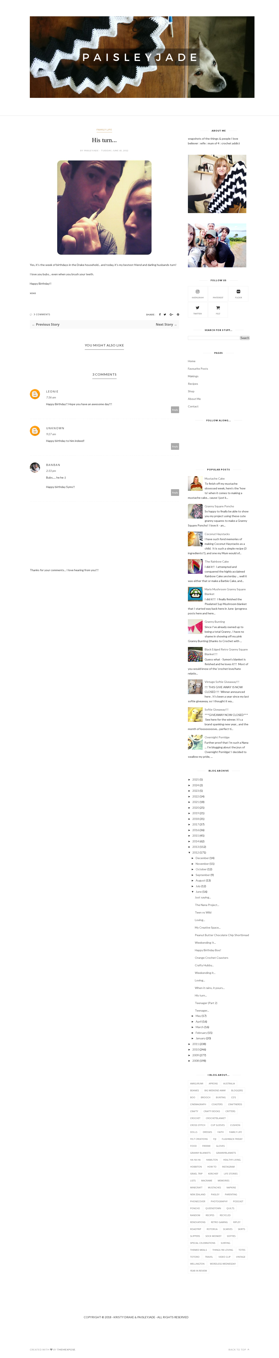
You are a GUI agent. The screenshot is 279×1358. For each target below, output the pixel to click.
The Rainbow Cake (217, 561)
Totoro (195, 1256)
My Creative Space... (208, 927)
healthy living (232, 1159)
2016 (195, 830)
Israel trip (196, 1173)
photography (219, 1201)
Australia (229, 1083)
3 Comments (42, 314)
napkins (231, 1187)
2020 (195, 807)
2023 (195, 790)
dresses (207, 1132)
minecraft (196, 1187)
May (198, 1015)
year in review (198, 1270)
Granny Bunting (215, 621)
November (202, 863)
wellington (197, 1263)
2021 (195, 802)
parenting (231, 1194)
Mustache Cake (215, 478)
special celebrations (202, 1242)
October (201, 869)
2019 (195, 813)
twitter (197, 313)
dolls (193, 1132)
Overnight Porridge (217, 737)
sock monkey (213, 1235)
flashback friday (232, 1138)
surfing (225, 1242)
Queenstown (213, 1208)
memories (223, 1180)
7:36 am (51, 397)
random (195, 1215)
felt (218, 313)
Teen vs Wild (203, 912)
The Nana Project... (207, 905)
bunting (221, 1097)
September (203, 875)
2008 (195, 1060)
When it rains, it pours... (210, 988)
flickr (238, 297)
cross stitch (197, 1125)
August (200, 880)
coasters (217, 1104)
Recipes (193, 383)
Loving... (200, 920)
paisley (215, 1194)
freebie (206, 1145)
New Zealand (197, 1194)
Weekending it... (205, 972)
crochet (195, 1118)
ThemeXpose (66, 1349)
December (202, 858)
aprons (213, 1083)
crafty (194, 1111)
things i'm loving (222, 1249)
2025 (195, 779)
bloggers (237, 1090)
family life (104, 129)
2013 (195, 846)
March (200, 1027)
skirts (241, 1229)
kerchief (213, 1173)
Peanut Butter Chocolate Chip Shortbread (222, 935)
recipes (210, 1215)
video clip (225, 1256)
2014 (195, 841)
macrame (206, 1180)
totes (242, 1249)
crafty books (212, 1111)
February (201, 1032)
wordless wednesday (223, 1263)
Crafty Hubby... (204, 965)
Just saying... (203, 897)
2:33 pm (51, 470)
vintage (240, 1256)
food (193, 1145)
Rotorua (212, 1229)
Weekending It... (205, 942)
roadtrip (195, 1229)
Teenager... (202, 1010)
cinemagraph (198, 1104)
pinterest (218, 297)
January (200, 1038)
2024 (195, 785)
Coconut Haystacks (217, 534)
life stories (231, 1173)
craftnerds (235, 1104)
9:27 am (51, 434)
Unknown (55, 428)
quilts (230, 1208)
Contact (193, 406)
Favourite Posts (198, 368)
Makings (193, 376)
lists (193, 1180)
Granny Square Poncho (219, 506)
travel (209, 1256)
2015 (195, 835)
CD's (233, 1097)
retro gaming (219, 1222)
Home (191, 361)
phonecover (197, 1201)
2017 (195, 824)
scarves (227, 1229)
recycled (225, 1215)
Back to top (238, 1349)
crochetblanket (216, 1118)
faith (221, 1132)
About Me (194, 398)
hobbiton (196, 1166)
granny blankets (200, 1152)
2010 (195, 1049)
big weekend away (215, 1090)
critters (230, 1111)
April (199, 1021)
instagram (198, 297)
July (198, 886)
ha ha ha (195, 1159)
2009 (195, 1055)
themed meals (198, 1249)
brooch (205, 1097)
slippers (195, 1235)
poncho (195, 1208)
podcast (238, 1201)
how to (212, 1166)
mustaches (214, 1187)
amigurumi (196, 1083)
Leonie (52, 391)
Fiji (214, 1138)
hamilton (212, 1159)
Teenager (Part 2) (206, 1003)
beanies (194, 1090)
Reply (175, 409)
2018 (195, 819)
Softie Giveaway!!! (217, 709)
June (199, 891)
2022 (195, 796)
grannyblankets (226, 1152)
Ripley (236, 1222)
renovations (197, 1222)
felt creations (199, 1138)
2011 (195, 1044)
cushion (235, 1125)
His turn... (201, 995)
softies (231, 1235)
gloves (220, 1145)
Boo (192, 1097)
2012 (195, 852)
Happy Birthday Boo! (208, 950)
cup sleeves (218, 1125)
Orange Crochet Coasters (211, 957)
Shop (191, 391)
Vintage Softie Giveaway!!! (222, 681)
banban (53, 465)
